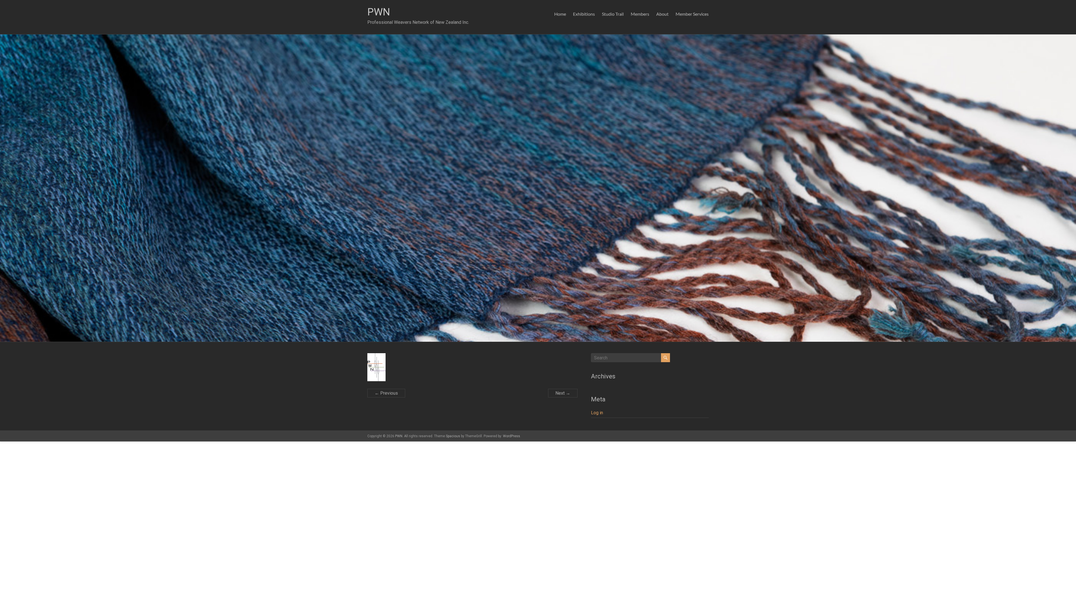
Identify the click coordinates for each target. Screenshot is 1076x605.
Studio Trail (613, 14)
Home (560, 14)
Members (640, 14)
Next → (562, 393)
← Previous (386, 393)
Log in (597, 412)
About (662, 14)
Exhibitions (584, 14)
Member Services (692, 14)
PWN (378, 12)
